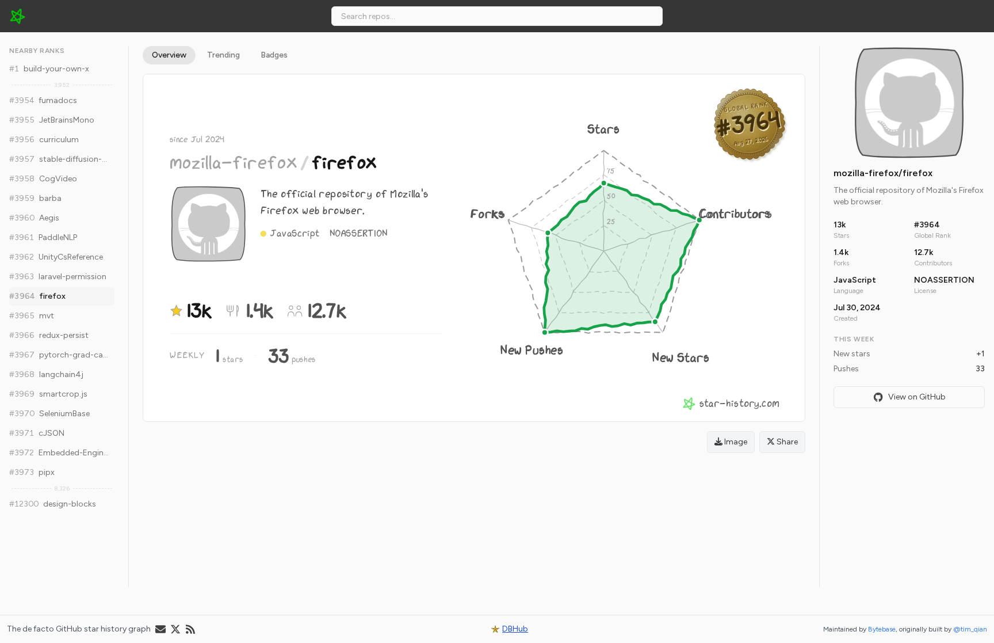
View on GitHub (917, 397)
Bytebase (882, 629)
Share (786, 442)
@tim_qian (970, 629)
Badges (274, 55)
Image (734, 442)
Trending (223, 55)
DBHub (515, 629)
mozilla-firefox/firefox (883, 173)
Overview (169, 55)
